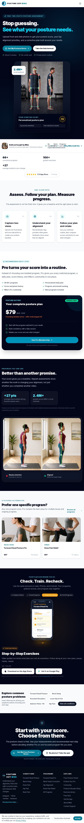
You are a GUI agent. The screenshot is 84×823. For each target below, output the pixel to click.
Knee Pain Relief (49, 788)
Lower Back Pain (56, 699)
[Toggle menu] (80, 3)
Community (68, 785)
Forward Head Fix (49, 778)
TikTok (13, 796)
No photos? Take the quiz (59, 753)
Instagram (6, 796)
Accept (77, 818)
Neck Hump (56, 694)
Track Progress (34, 595)
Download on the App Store (20, 671)
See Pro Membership (41, 340)
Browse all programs (71, 511)
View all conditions (67, 704)
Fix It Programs (67, 595)
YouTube (5, 798)
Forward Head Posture (38, 694)
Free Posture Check (71, 778)
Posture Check (18, 595)
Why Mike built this (72, 146)
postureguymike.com (46, 676)
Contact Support (69, 806)
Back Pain (26, 792)
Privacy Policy (21, 820)
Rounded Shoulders (37, 699)
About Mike (68, 803)
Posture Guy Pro (69, 781)
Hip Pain (52, 704)
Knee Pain (26, 785)
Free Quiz (67, 796)
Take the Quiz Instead (44, 48)
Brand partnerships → (10, 802)
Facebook (13, 798)
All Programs (47, 792)
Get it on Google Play (50, 671)
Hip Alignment (48, 785)
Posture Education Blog (72, 788)
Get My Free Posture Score (26, 753)
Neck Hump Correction (51, 781)
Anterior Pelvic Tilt (37, 704)
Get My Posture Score (17, 48)
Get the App (68, 799)
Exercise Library (51, 595)
